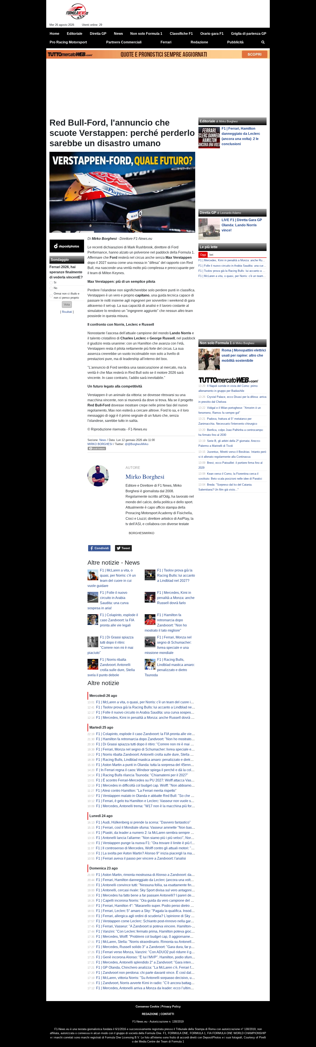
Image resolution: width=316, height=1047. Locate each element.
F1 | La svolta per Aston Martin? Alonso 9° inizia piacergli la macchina (149, 853)
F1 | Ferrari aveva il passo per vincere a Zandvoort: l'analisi (141, 858)
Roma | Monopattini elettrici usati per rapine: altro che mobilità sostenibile (244, 355)
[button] (67, 304)
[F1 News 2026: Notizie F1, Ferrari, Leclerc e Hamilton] (77, 13)
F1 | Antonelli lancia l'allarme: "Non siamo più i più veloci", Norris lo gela (151, 838)
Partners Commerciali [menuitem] (123, 42)
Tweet (125, 548)
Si (55, 282)
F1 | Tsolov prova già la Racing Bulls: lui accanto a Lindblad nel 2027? (176, 575)
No (55, 288)
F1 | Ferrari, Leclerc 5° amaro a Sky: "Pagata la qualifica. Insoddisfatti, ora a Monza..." (161, 911)
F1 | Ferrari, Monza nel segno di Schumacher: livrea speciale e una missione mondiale (162, 749)
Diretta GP (208, 212)
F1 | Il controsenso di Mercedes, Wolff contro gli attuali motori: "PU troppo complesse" (160, 848)
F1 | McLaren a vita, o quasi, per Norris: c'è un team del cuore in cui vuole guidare (158, 702)
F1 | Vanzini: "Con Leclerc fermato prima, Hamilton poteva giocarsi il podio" (153, 931)
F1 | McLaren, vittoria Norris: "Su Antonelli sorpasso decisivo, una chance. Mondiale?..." (162, 978)
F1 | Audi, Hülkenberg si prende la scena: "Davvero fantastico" (143, 822)
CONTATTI (167, 1014)
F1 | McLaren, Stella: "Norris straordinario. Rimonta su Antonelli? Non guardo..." (156, 942)
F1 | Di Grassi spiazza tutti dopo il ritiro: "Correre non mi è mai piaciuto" (150, 744)
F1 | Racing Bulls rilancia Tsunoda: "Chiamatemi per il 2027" (142, 775)
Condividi (101, 548)
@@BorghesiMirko (136, 444)
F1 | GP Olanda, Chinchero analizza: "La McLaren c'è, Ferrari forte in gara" (152, 967)
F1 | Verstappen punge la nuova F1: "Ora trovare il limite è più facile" (148, 843)
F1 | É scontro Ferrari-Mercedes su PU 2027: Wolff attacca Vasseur (147, 780)
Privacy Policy (171, 1006)
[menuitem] (262, 42)
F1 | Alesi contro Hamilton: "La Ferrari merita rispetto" (136, 790)
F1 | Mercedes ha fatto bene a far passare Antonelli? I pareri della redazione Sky (157, 895)
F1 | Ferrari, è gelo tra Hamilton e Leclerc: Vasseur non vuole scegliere (149, 801)
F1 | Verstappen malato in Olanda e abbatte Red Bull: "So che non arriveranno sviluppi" (162, 796)
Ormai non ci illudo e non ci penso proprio (66, 295)
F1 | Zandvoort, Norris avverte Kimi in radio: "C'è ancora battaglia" (146, 983)
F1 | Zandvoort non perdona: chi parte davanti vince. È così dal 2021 (148, 972)
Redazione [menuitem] (199, 42)
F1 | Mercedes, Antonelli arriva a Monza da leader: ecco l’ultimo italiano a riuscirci (158, 988)
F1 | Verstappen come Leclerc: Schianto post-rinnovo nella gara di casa (150, 921)
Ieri (211, 254)
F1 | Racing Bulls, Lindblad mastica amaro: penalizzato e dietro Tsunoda (151, 759)
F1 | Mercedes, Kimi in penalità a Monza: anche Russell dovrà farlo (176, 598)
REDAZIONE (150, 1014)
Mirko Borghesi (99, 444)
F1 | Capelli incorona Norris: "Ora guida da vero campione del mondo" (149, 900)
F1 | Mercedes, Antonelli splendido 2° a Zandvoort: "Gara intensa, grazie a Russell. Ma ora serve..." (171, 962)
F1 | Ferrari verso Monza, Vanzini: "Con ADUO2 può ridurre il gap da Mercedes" (156, 952)
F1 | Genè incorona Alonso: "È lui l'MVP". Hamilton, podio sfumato (146, 957)
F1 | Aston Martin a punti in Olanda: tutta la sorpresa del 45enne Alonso (150, 765)
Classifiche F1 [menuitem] (181, 33)
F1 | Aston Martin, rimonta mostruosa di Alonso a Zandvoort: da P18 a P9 (151, 875)
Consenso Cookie (147, 1006)
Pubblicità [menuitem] (235, 42)
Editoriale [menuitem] (74, 33)
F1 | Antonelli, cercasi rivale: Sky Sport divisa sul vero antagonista (146, 890)
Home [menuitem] (54, 33)
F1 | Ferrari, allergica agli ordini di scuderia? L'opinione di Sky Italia (147, 916)
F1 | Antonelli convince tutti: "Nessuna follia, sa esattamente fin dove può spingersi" (159, 885)
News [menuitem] (118, 33)
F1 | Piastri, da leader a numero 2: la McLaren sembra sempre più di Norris (152, 832)
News (102, 440)
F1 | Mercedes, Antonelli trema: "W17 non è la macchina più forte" (146, 806)
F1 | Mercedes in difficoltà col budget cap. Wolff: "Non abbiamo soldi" (148, 785)
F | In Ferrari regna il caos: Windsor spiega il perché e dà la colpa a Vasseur (153, 770)
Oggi (203, 254)
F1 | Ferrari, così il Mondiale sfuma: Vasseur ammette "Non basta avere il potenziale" (160, 827)
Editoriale (207, 121)
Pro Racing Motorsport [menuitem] (68, 42)
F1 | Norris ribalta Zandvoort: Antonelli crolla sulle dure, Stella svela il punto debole (159, 754)
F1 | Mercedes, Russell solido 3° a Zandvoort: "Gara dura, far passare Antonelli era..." (160, 947)
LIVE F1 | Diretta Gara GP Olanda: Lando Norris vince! (242, 225)
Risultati (67, 311)
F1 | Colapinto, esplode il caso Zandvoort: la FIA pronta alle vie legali (119, 620)
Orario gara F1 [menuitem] (212, 33)
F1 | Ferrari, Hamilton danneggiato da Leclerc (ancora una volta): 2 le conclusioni (157, 880)
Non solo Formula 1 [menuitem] (146, 33)
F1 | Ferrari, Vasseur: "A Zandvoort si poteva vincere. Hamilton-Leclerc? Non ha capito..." (163, 926)
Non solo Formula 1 (216, 343)
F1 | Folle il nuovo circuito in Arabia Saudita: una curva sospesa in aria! (150, 712)
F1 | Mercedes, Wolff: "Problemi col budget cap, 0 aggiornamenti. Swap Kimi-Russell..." (162, 936)
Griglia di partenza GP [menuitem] (248, 33)
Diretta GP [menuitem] (98, 33)
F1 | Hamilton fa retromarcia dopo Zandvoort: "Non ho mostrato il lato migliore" (155, 739)
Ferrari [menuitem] (166, 42)
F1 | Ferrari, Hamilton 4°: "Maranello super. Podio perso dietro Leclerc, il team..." (156, 905)
